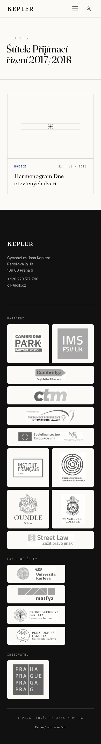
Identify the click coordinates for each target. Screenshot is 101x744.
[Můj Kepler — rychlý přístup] (89, 9)
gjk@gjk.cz (16, 285)
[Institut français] (28, 467)
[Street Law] (50, 540)
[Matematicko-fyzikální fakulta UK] (36, 594)
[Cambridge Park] (28, 343)
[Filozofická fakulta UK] (36, 574)
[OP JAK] (73, 467)
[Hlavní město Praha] (28, 679)
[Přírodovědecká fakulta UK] (36, 615)
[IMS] (73, 343)
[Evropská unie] (50, 437)
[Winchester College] (73, 509)
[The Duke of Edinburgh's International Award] (50, 416)
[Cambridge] (50, 375)
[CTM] (50, 395)
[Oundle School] (28, 509)
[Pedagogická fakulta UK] (36, 636)
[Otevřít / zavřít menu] (75, 8)
